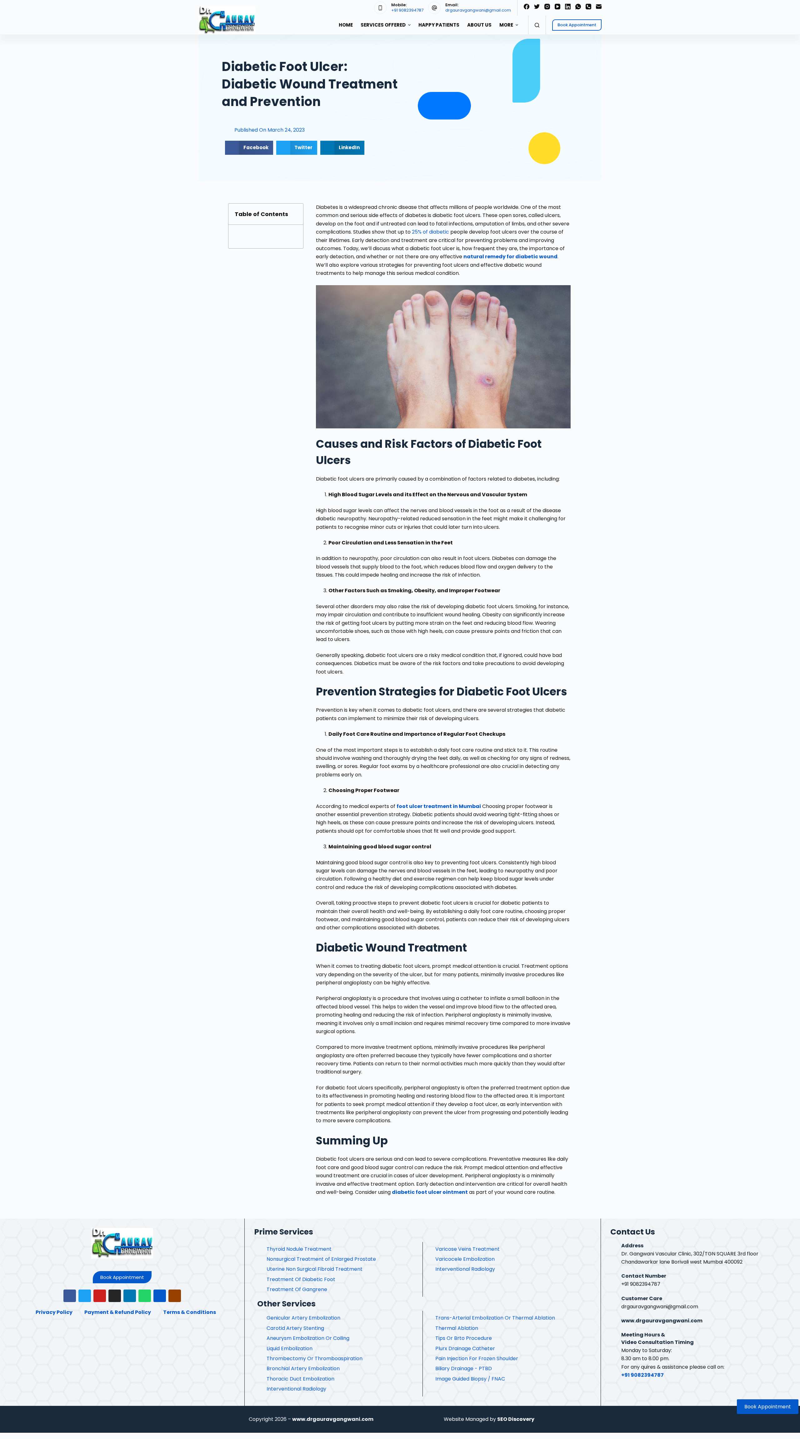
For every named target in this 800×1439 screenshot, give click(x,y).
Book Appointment (577, 25)
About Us (479, 25)
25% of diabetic (430, 231)
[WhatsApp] (578, 6)
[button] (122, 1277)
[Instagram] (547, 6)
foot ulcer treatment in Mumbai (439, 806)
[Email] (599, 6)
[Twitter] (537, 6)
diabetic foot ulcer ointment (430, 1192)
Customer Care (641, 1298)
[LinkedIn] (568, 6)
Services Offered (383, 25)
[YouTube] (557, 6)
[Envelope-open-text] (174, 1296)
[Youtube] (99, 1296)
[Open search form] (537, 25)
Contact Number (643, 1276)
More (506, 25)
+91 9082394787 (407, 10)
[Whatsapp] (144, 1296)
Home (346, 25)
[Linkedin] (129, 1296)
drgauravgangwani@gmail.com (478, 10)
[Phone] (588, 6)
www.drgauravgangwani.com (661, 1320)
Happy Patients (438, 25)
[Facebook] (526, 6)
